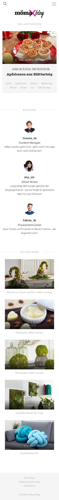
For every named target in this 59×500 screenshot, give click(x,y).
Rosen (23, 87)
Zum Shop (29, 477)
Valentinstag (44, 87)
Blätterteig (46, 83)
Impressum (29, 485)
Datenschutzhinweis (29, 481)
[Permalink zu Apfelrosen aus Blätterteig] (29, 47)
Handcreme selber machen (29, 332)
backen (34, 83)
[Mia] (29, 166)
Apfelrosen (20, 83)
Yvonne (40, 60)
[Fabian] (29, 208)
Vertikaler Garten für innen (29, 412)
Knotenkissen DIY (30, 453)
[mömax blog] (29, 13)
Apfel (8, 83)
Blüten (13, 87)
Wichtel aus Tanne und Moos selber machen (29, 292)
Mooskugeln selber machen (29, 372)
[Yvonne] (29, 126)
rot (32, 87)
